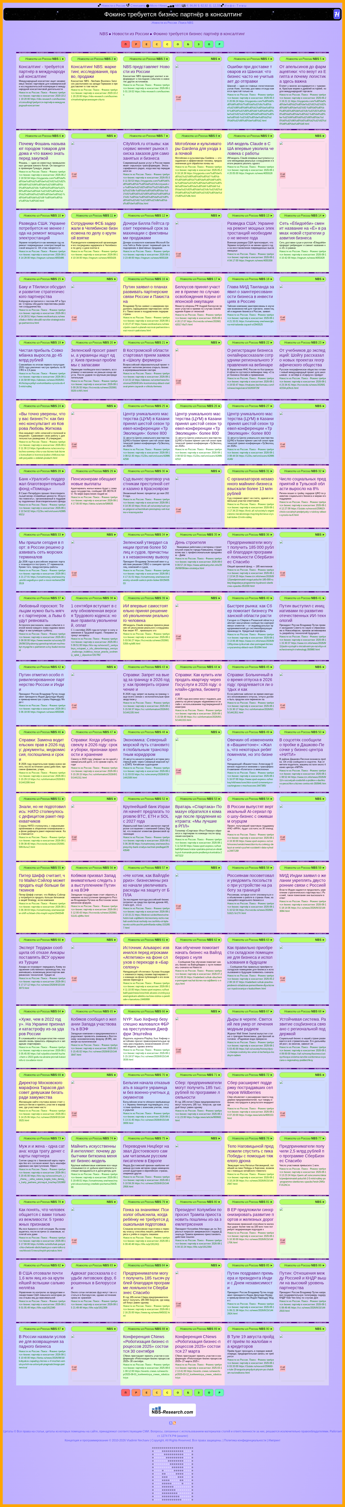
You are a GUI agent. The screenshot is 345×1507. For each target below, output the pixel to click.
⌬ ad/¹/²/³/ (178, 98)
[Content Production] (170, 1423)
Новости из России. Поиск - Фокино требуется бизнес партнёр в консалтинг (42, 99)
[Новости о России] (99, 5)
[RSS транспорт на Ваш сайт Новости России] (174, 1423)
